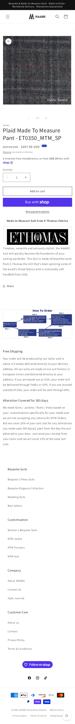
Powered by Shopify (37, 709)
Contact (13, 631)
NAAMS (22, 709)
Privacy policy (19, 715)
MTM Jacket (15, 539)
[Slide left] (29, 118)
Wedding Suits (16, 497)
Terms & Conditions (20, 648)
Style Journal (16, 598)
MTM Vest (13, 556)
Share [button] (10, 286)
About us (13, 622)
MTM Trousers (16, 547)
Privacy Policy (16, 640)
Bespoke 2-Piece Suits (21, 479)
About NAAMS (16, 581)
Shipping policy (58, 715)
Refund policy (57, 710)
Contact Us (14, 589)
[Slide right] (46, 118)
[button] (7, 16)
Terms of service (38, 715)
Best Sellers (15, 505)
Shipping (7, 152)
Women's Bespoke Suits (22, 530)
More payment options (37, 211)
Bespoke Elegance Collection (26, 488)
